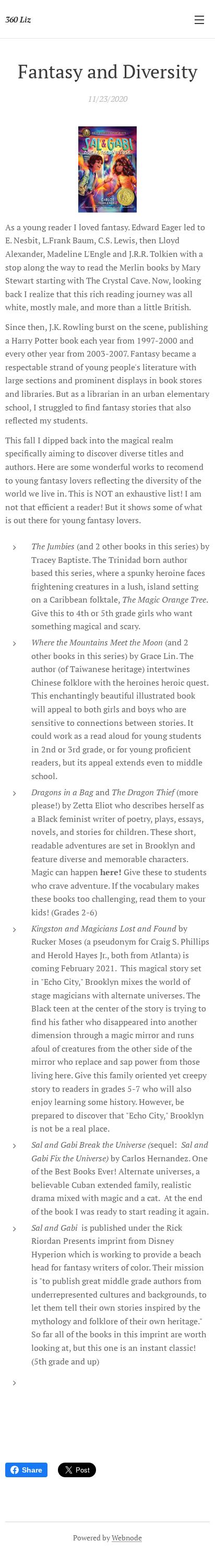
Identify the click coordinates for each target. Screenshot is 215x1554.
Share (32, 1470)
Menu (199, 19)
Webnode (127, 1538)
